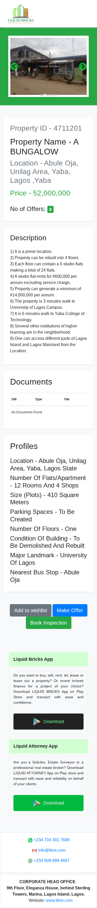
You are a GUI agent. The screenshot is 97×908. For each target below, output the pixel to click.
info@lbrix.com (51, 850)
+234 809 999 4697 (51, 860)
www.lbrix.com (59, 900)
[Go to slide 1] (41, 95)
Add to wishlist (30, 610)
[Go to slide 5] (56, 95)
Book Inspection (48, 623)
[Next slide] (83, 66)
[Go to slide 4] (52, 95)
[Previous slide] (14, 66)
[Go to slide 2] (45, 95)
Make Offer (70, 610)
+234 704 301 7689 (51, 840)
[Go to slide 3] (48, 95)
